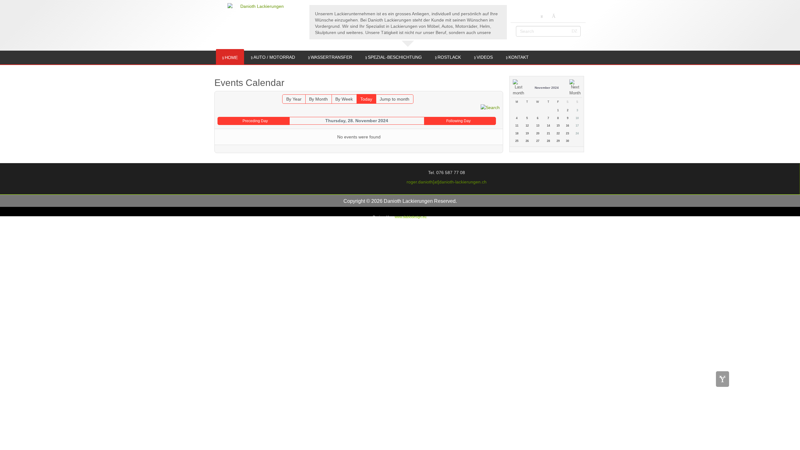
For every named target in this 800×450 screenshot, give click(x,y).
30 (567, 140)
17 (577, 125)
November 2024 (547, 87)
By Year (294, 99)
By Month (318, 99)
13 (537, 125)
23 (567, 133)
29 (558, 140)
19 (527, 133)
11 (516, 125)
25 (516, 140)
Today (366, 99)
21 (548, 133)
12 (527, 125)
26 (527, 140)
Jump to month (394, 99)
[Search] (490, 106)
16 (567, 125)
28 (548, 140)
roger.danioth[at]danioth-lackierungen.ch (447, 181)
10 (577, 118)
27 (537, 140)
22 (558, 133)
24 (577, 133)
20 (537, 133)
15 (558, 125)
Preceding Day (255, 121)
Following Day (458, 121)
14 (548, 125)
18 (516, 133)
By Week (344, 99)
